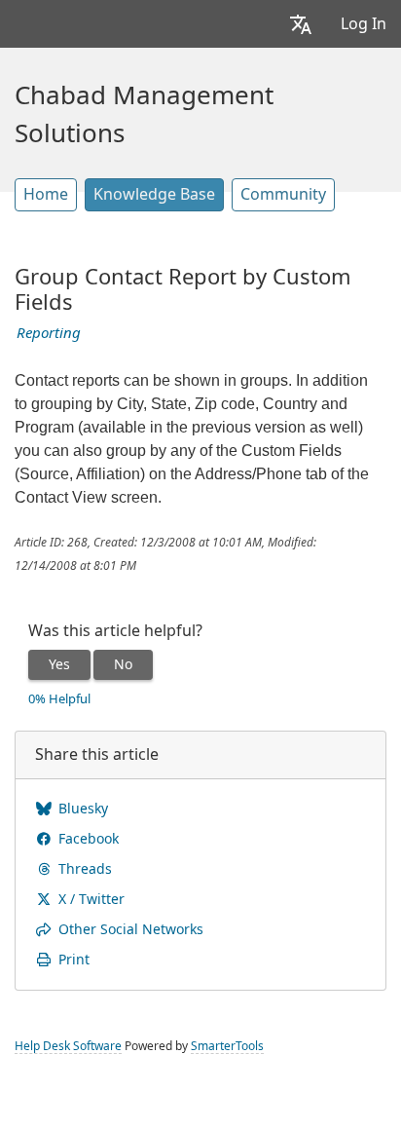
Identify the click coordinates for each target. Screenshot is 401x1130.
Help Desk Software (68, 1046)
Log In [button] (363, 24)
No (123, 664)
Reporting (49, 333)
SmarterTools (227, 1046)
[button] (300, 24)
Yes (59, 664)
